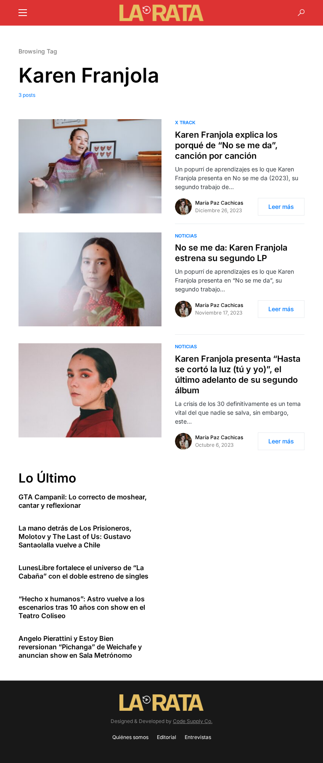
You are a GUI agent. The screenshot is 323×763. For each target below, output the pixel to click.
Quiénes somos (130, 737)
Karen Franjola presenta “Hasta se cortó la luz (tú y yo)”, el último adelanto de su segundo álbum (237, 374)
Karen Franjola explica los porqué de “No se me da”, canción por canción (226, 145)
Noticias (186, 236)
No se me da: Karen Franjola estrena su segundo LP (231, 253)
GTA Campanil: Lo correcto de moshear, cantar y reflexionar (83, 501)
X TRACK (185, 122)
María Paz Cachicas (219, 203)
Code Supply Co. (192, 721)
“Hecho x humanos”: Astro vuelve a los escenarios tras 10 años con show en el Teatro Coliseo (82, 607)
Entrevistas (198, 737)
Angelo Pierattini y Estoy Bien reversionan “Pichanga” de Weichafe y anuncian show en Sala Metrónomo (80, 646)
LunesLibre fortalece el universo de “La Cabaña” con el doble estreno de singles (83, 571)
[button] (23, 12)
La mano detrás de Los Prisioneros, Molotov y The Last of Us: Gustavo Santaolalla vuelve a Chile (75, 536)
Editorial (166, 737)
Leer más (281, 206)
